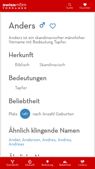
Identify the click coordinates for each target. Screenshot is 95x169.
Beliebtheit (65, 165)
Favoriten (85, 8)
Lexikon (82, 165)
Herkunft (30, 165)
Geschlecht (12, 165)
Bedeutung (47, 165)
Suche (69, 8)
